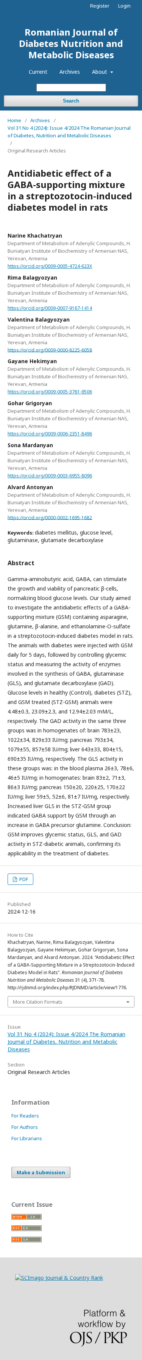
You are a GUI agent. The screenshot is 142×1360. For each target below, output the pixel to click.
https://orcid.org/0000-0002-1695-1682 (50, 517)
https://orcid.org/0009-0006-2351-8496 (50, 434)
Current (38, 71)
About (100, 71)
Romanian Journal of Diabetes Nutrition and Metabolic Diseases (71, 43)
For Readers (25, 1115)
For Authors (24, 1127)
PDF (23, 879)
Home (14, 120)
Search (71, 101)
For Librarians (26, 1138)
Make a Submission (41, 1172)
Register (99, 5)
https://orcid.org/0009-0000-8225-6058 (50, 350)
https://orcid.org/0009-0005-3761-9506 (50, 392)
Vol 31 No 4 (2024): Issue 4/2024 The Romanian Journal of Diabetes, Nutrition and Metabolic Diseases (69, 131)
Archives (69, 71)
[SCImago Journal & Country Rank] (59, 1277)
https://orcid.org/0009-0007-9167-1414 (50, 308)
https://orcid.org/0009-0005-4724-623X (50, 266)
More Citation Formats (37, 1001)
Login (124, 5)
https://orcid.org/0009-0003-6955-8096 (50, 476)
